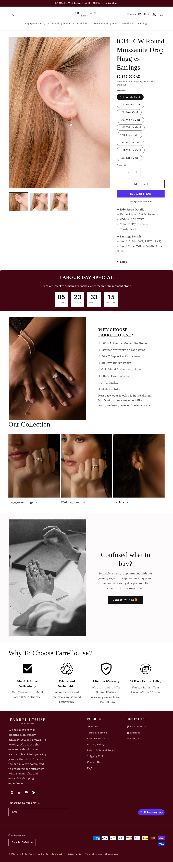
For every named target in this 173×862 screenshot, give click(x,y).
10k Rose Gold (129, 112)
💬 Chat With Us (136, 726)
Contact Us (93, 762)
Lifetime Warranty (98, 738)
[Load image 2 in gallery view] (39, 202)
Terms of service (93, 854)
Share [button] (123, 261)
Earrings (119, 502)
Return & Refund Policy (101, 750)
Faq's (90, 768)
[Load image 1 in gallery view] (18, 202)
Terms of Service (97, 732)
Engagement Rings (20, 502)
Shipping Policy (96, 756)
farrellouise (22, 854)
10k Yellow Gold (130, 104)
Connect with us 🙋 (125, 599)
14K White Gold (130, 119)
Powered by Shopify (38, 854)
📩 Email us (133, 732)
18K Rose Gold (129, 157)
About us (92, 726)
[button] (12, 14)
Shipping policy (112, 854)
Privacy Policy (95, 744)
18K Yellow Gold (130, 150)
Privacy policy (75, 854)
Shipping (137, 81)
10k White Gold (130, 97)
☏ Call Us (133, 738)
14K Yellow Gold (130, 127)
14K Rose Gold (129, 135)
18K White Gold (130, 142)
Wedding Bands (71, 502)
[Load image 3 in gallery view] (59, 202)
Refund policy (58, 854)
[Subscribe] (65, 812)
